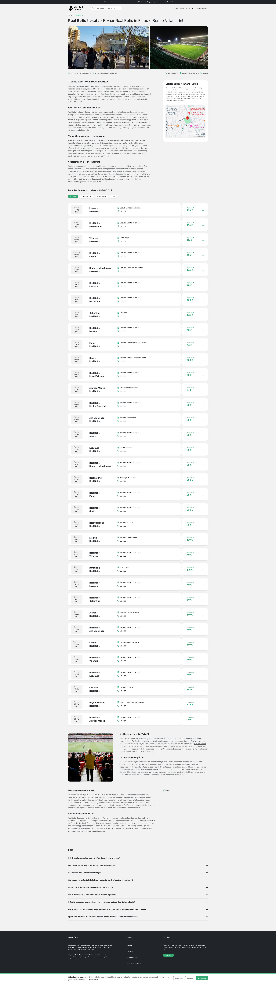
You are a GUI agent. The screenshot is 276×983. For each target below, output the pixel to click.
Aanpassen (179, 978)
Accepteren (202, 978)
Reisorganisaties (201, 8)
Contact (168, 955)
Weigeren (190, 978)
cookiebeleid (93, 980)
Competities (190, 8)
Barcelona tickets (135, 746)
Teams (182, 8)
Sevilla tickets (196, 741)
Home (176, 8)
